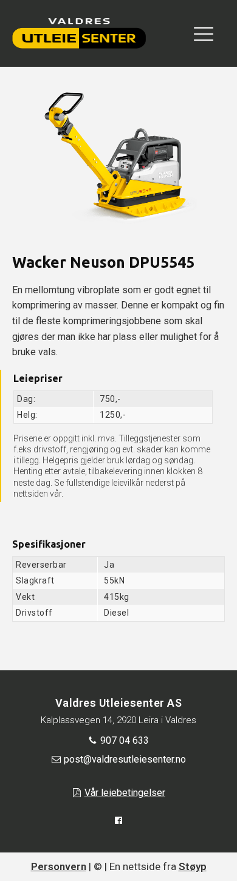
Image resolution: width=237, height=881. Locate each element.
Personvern (58, 866)
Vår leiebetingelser (124, 792)
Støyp (193, 866)
